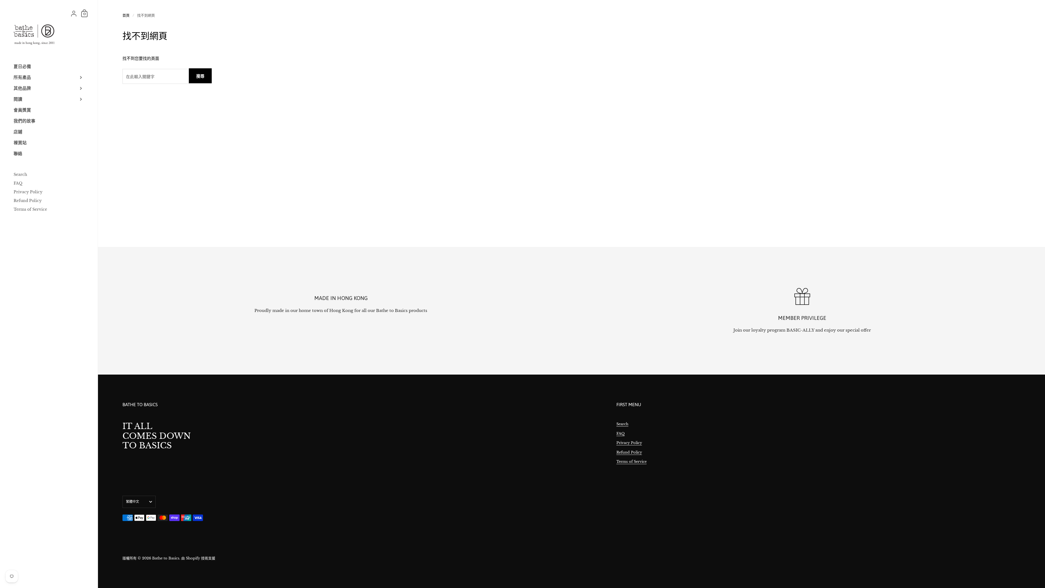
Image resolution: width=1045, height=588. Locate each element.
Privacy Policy (629, 442)
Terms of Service (631, 461)
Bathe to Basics (165, 558)
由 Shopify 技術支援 (198, 558)
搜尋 (200, 76)
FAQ (620, 433)
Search (622, 424)
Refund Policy (629, 452)
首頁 (126, 15)
